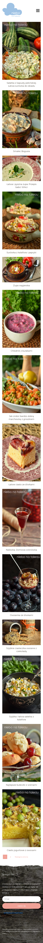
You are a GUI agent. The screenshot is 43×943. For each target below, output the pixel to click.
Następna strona (21, 857)
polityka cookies (27, 931)
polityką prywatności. (13, 913)
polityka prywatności (13, 931)
